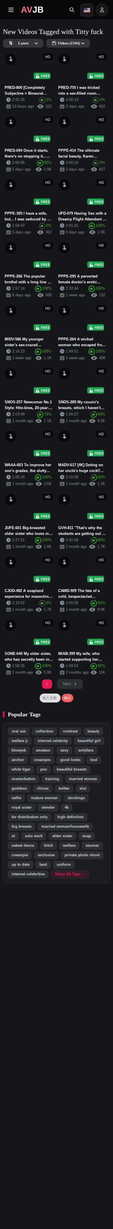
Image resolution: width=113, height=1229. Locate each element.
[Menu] (11, 9)
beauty (93, 731)
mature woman (44, 798)
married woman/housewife (65, 827)
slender (48, 807)
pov (43, 769)
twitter (64, 788)
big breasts (22, 827)
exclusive (46, 855)
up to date (21, 865)
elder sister (62, 836)
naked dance (23, 846)
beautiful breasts (72, 769)
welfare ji (20, 741)
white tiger (21, 769)
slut (82, 788)
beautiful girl (89, 741)
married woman (83, 779)
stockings (76, 798)
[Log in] (102, 9)
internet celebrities (28, 874)
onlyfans (86, 750)
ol (13, 836)
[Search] (71, 9)
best (43, 865)
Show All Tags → (70, 874)
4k (67, 807)
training (52, 779)
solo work (34, 836)
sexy (64, 750)
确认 (67, 698)
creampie (42, 760)
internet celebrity (53, 741)
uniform (64, 865)
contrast (70, 731)
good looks (70, 760)
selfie (16, 798)
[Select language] (87, 10)
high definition (70, 817)
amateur (43, 750)
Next (67, 684)
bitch (48, 846)
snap (86, 836)
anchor (18, 760)
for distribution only (30, 817)
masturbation (23, 779)
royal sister (22, 807)
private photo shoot (82, 855)
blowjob (19, 750)
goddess (19, 788)
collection (44, 731)
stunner (92, 846)
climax (43, 788)
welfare (69, 846)
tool (93, 760)
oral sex (19, 731)
